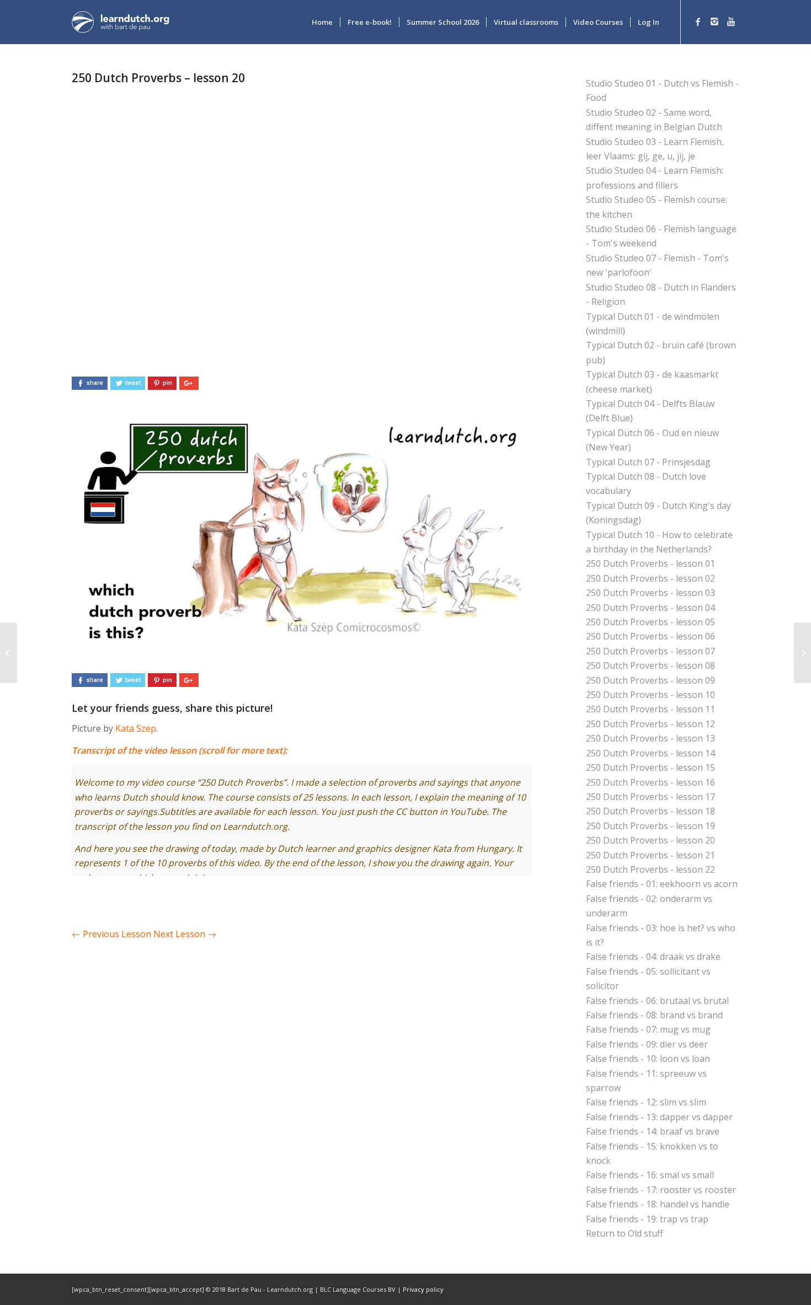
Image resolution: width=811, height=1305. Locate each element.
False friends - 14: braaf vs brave (652, 1131)
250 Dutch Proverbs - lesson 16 (650, 782)
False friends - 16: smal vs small (650, 1175)
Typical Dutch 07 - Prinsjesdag (648, 462)
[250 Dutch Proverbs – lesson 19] (8, 652)
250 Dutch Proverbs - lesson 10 (650, 695)
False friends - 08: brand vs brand (654, 1015)
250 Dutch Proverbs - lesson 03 (650, 593)
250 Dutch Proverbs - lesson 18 (650, 811)
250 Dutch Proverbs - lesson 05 (650, 622)
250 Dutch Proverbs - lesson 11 (650, 709)
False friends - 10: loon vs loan (648, 1058)
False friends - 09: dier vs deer (647, 1044)
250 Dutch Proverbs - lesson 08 (650, 665)
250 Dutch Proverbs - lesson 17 (650, 797)
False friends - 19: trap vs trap (647, 1219)
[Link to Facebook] (698, 21)
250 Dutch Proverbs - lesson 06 (650, 636)
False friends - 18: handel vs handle (657, 1204)
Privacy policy (423, 1289)
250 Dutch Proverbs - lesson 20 (650, 840)
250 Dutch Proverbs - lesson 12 (650, 724)
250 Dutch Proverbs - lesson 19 (650, 826)
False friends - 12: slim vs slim (646, 1102)
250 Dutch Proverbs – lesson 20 (158, 77)
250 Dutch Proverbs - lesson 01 (650, 563)
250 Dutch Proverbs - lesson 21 (650, 855)
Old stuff (645, 1233)
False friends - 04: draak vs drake (653, 956)
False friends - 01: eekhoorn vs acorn (662, 884)
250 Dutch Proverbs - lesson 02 (650, 578)
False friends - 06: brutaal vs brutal (657, 1001)
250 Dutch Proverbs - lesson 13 (650, 738)
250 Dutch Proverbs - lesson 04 (650, 608)
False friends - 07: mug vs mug (648, 1029)
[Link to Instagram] (714, 21)
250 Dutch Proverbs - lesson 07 (650, 651)
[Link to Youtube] (731, 21)
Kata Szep (135, 728)
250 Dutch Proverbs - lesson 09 (650, 680)
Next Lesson (184, 934)
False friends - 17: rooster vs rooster (661, 1190)
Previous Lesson (111, 934)
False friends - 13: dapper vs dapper (659, 1117)
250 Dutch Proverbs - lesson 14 (650, 753)
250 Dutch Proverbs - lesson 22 (650, 869)
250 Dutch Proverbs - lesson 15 (650, 767)
